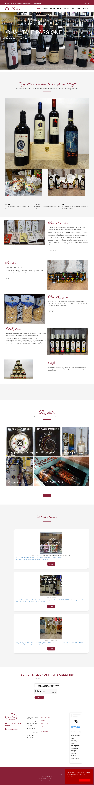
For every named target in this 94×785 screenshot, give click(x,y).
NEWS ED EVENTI (45, 717)
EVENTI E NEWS (76, 8)
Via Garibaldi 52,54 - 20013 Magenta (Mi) (23, 3)
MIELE (8, 278)
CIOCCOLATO (53, 250)
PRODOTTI (45, 8)
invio (39, 697)
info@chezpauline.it (38, 3)
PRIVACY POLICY (43, 778)
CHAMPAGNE (44, 723)
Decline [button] (73, 780)
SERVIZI (59, 8)
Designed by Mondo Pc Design (47, 780)
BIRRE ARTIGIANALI (46, 729)
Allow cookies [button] (84, 780)
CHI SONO (66, 8)
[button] (2, 41)
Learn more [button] (70, 776)
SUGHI (51, 377)
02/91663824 (9, 3)
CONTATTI (85, 8)
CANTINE (52, 8)
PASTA (51, 311)
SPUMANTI (43, 720)
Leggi (51, 564)
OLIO (8, 350)
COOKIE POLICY (51, 778)
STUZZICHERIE (44, 732)
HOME (38, 8)
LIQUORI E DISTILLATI (46, 726)
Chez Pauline (12, 9)
